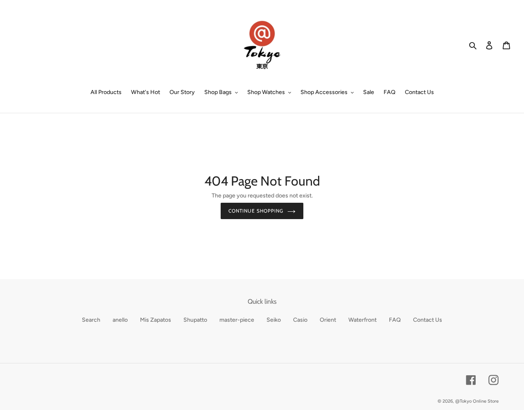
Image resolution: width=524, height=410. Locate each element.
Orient (328, 319)
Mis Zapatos (155, 319)
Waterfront (362, 319)
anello (120, 319)
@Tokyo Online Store (477, 401)
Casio (300, 319)
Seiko (274, 319)
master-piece (236, 319)
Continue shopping (255, 211)
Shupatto (195, 319)
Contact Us (427, 319)
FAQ (395, 319)
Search (91, 319)
